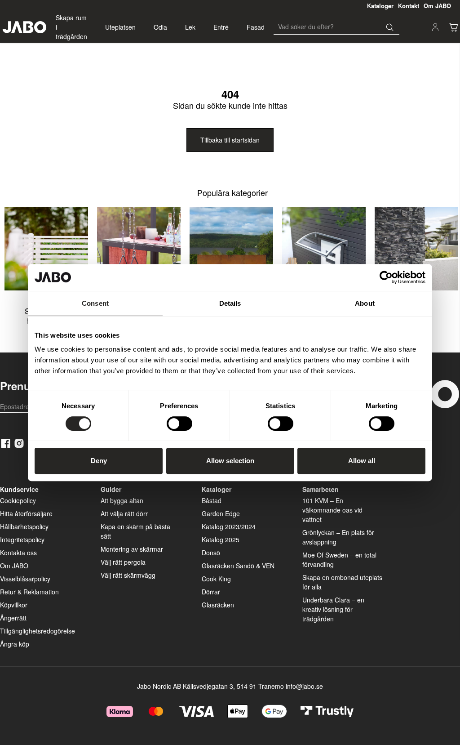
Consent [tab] (95, 303)
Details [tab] (230, 303)
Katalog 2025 (220, 539)
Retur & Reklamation (29, 591)
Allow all (361, 460)
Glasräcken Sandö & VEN (238, 565)
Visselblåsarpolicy (25, 578)
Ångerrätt (13, 617)
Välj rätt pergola (123, 562)
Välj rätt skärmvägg (128, 575)
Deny (99, 460)
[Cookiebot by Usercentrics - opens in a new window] (386, 277)
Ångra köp (14, 643)
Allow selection (230, 460)
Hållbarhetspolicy (24, 526)
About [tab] (365, 303)
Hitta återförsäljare (26, 513)
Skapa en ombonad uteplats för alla (342, 582)
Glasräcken (218, 604)
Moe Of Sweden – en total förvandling (339, 559)
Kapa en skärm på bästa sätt (135, 531)
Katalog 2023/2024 (229, 526)
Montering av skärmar (132, 548)
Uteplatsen (120, 26)
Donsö (211, 552)
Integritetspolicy (22, 539)
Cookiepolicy (18, 500)
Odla (160, 26)
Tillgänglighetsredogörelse (37, 630)
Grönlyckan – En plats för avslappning (338, 537)
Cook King (216, 578)
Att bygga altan (122, 500)
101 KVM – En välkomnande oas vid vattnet (332, 510)
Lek (190, 26)
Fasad (256, 26)
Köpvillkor (13, 604)
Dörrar (211, 591)
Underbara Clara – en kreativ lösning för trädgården (333, 609)
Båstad (211, 500)
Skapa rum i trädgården (71, 27)
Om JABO (14, 565)
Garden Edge (221, 513)
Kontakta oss (18, 552)
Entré (221, 26)
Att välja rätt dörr (124, 513)
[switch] (179, 423)
